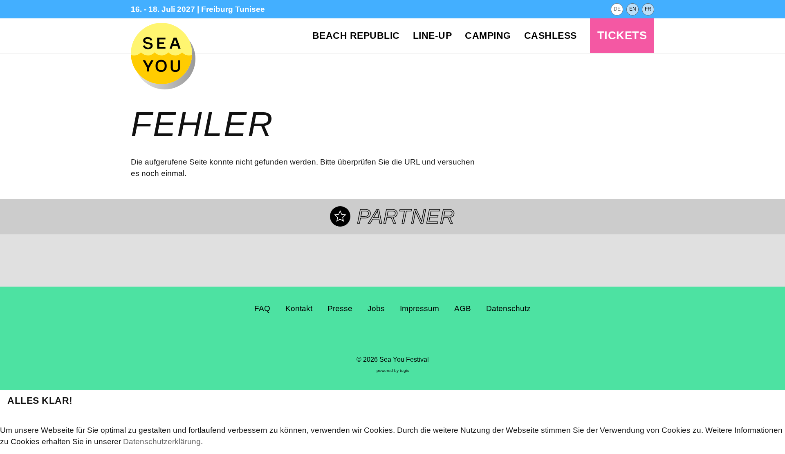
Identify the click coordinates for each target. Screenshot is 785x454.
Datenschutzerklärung (162, 441)
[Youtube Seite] (415, 337)
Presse (339, 308)
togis (404, 370)
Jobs (376, 308)
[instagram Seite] (385, 337)
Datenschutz (508, 308)
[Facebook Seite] (370, 337)
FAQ (262, 308)
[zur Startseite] (161, 53)
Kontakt (298, 308)
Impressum (419, 308)
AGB (462, 308)
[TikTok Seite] (400, 337)
